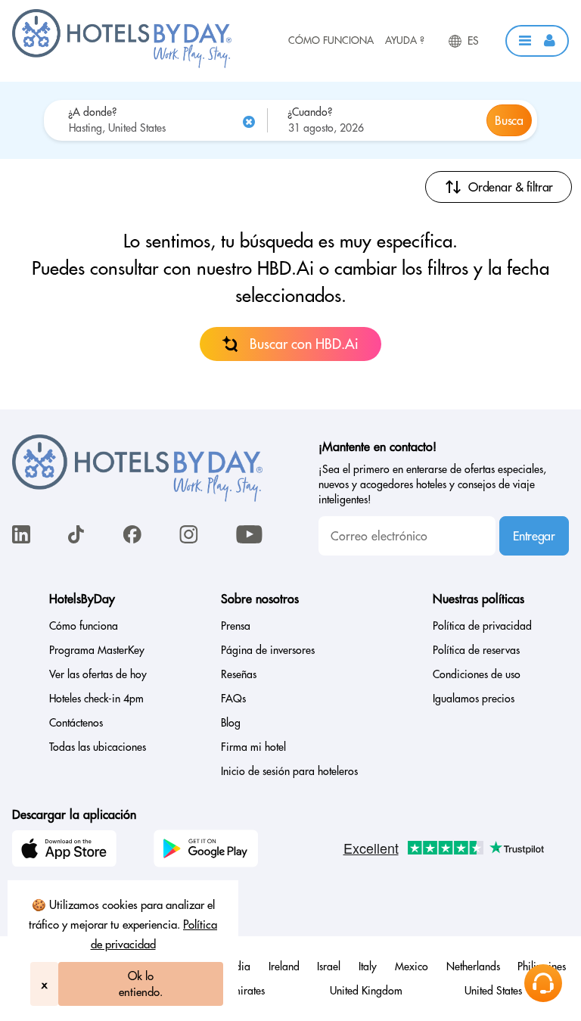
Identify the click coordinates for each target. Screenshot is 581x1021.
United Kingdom (366, 991)
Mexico (411, 966)
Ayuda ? (404, 40)
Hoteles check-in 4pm (96, 698)
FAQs (233, 698)
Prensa (235, 626)
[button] (537, 41)
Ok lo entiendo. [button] (141, 984)
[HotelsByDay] (121, 64)
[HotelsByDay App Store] (66, 851)
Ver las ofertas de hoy (98, 674)
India (239, 966)
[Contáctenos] (543, 983)
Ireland (284, 966)
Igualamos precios (473, 698)
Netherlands (473, 966)
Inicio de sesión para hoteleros (289, 771)
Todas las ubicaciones (97, 747)
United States (493, 991)
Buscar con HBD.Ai (304, 344)
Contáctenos (76, 723)
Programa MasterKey (96, 650)
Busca (509, 120)
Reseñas (238, 674)
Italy (368, 966)
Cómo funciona (331, 40)
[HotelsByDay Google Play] (208, 851)
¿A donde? (92, 112)
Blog (231, 723)
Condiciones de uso (476, 674)
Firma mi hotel (253, 747)
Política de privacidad (482, 626)
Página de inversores (268, 650)
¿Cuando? (309, 112)
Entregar (534, 535)
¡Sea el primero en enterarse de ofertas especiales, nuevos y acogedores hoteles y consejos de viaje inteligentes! (432, 484)
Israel (328, 966)
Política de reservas (476, 650)
